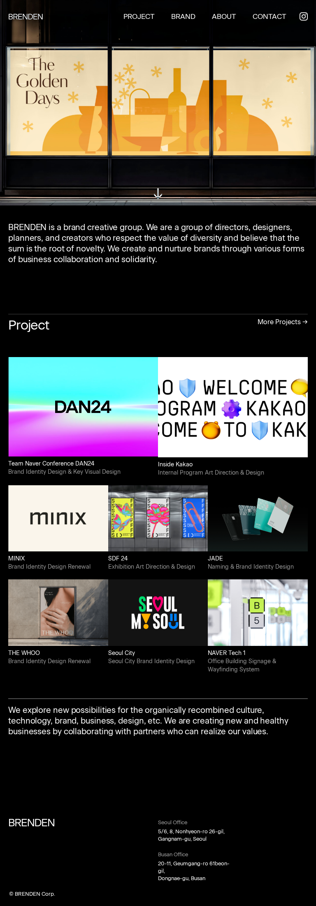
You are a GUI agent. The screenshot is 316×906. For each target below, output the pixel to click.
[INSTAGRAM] (304, 16)
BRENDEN (25, 16)
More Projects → (283, 322)
